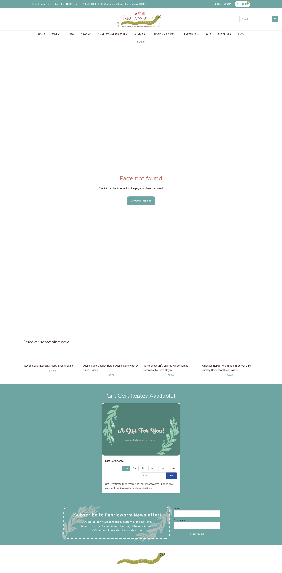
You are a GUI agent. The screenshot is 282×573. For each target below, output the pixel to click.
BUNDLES (139, 34)
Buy (171, 475)
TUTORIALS (224, 34)
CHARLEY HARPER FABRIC (113, 34)
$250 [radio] (162, 468)
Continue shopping (141, 200)
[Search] (275, 19)
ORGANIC (86, 34)
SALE (208, 34)
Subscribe (197, 534)
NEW (71, 34)
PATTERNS (190, 34)
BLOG (241, 34)
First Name (179, 520)
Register (226, 3)
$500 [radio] (172, 468)
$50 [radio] (134, 468)
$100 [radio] (152, 468)
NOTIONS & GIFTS (164, 34)
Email (177, 509)
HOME (41, 34)
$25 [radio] (126, 468)
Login (217, 3)
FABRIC (56, 34)
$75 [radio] (143, 468)
